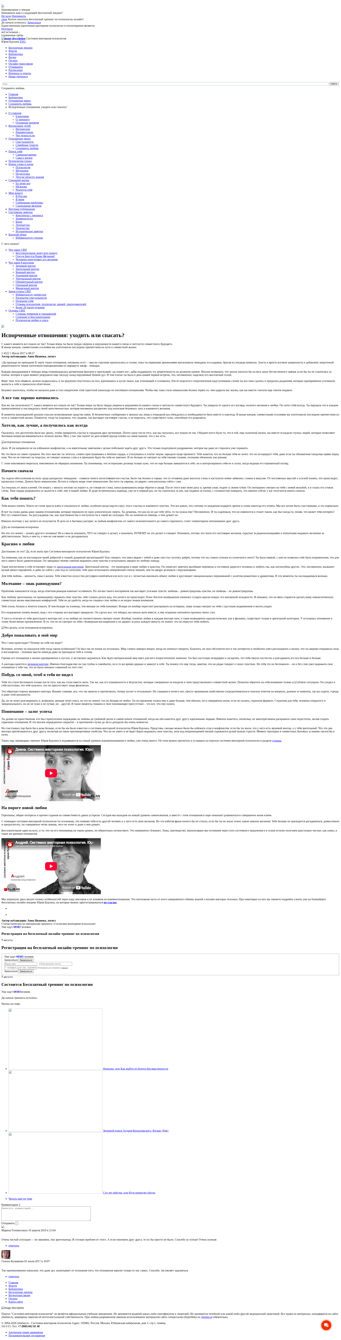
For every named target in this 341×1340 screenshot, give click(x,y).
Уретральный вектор (28, 278)
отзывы (276, 740)
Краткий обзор (17, 234)
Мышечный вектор (27, 288)
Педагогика (23, 173)
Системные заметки (21, 212)
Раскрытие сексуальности (31, 297)
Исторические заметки (29, 231)
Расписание (16, 70)
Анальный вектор (26, 275)
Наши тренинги (18, 76)
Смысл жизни (24, 157)
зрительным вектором (70, 566)
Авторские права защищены (26, 1332)
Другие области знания (30, 177)
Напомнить (19, 16)
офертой (65, 968)
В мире (20, 199)
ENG (23, 41)
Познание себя (24, 300)
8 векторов (22, 116)
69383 (17, 926)
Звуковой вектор (26, 265)
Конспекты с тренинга (29, 215)
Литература (23, 224)
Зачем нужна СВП (20, 291)
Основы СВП (17, 310)
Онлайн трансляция (21, 63)
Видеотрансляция (19, 1295)
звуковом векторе (37, 664)
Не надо (6, 16)
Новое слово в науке (21, 164)
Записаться (34, 22)
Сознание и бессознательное (33, 316)
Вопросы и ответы (20, 73)
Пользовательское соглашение (27, 1335)
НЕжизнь (21, 186)
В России (21, 196)
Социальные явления (28, 205)
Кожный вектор (25, 272)
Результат (7, 28)
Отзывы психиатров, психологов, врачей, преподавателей (51, 304)
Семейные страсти (27, 145)
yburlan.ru (206, 1317)
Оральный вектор (26, 285)
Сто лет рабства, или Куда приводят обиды (129, 1192)
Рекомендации (24, 132)
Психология (23, 167)
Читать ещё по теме (20, 1198)
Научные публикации (22, 208)
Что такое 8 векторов (21, 262)
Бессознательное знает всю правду (37, 253)
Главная (13, 94)
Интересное (23, 129)
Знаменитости (24, 218)
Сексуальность (25, 141)
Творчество (22, 228)
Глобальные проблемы (29, 202)
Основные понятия (27, 122)
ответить (14, 1245)
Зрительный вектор (27, 269)
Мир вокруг (16, 192)
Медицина (22, 170)
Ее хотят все (23, 183)
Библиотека (16, 54)
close (4, 19)
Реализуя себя (24, 189)
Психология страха (20, 161)
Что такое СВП (18, 249)
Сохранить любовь (20, 103)
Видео (12, 57)
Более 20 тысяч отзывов (30, 307)
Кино (19, 221)
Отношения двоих (20, 100)
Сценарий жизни (19, 180)
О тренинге (23, 119)
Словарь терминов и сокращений (36, 313)
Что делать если (25, 135)
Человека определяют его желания (37, 259)
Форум (13, 50)
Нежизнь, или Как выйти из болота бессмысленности (135, 1068)
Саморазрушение (26, 154)
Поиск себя (15, 151)
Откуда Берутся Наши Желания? (35, 256)
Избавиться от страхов (29, 237)
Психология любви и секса (32, 320)
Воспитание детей (20, 125)
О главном (15, 113)
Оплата (13, 60)
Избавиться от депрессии (31, 294)
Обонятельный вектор (29, 281)
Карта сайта (16, 1301)
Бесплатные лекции (21, 47)
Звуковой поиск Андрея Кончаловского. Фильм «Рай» (136, 1130)
